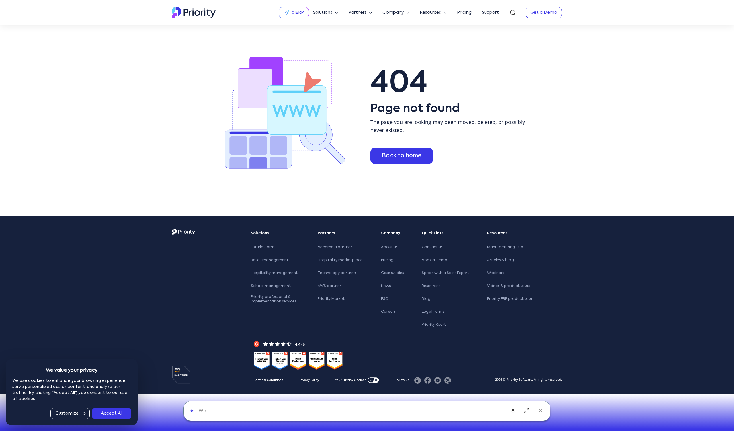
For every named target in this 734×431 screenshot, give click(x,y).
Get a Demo (543, 12)
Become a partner (335, 247)
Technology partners (337, 273)
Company (390, 233)
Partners (326, 233)
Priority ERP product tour (509, 299)
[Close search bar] (540, 411)
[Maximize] (527, 411)
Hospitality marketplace (340, 260)
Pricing (387, 260)
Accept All (111, 413)
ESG (385, 299)
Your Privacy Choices (350, 380)
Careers (388, 312)
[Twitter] (447, 380)
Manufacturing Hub (505, 247)
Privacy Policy (309, 380)
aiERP (298, 12)
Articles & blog (500, 260)
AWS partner (329, 286)
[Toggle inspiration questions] (192, 411)
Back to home (401, 156)
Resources (431, 286)
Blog (426, 299)
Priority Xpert (434, 325)
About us (389, 247)
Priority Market (331, 299)
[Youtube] (437, 380)
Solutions (260, 233)
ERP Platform (262, 247)
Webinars (495, 273)
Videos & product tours (508, 286)
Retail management (269, 260)
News (386, 286)
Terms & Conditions (268, 380)
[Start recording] (513, 411)
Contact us (432, 247)
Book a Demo (434, 260)
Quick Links (433, 233)
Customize (67, 413)
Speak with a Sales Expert (445, 273)
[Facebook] (427, 380)
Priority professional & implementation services (273, 299)
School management (271, 286)
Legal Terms (433, 312)
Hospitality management (274, 273)
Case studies (392, 273)
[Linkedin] (417, 380)
